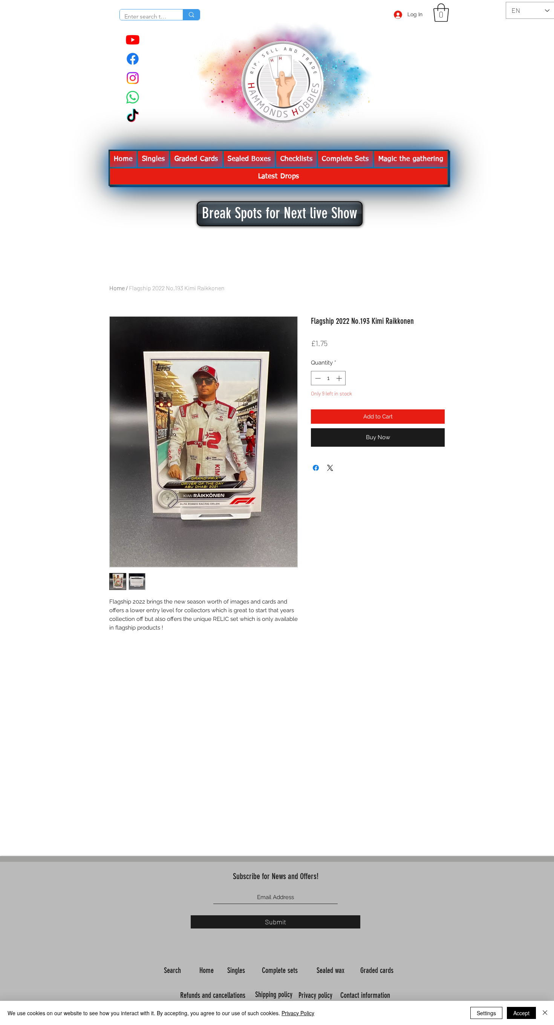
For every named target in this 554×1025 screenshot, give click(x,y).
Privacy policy (316, 995)
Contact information (366, 995)
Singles (237, 970)
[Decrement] (317, 378)
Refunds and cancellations (212, 995)
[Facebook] (133, 59)
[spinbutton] (328, 378)
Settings (486, 1013)
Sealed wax (331, 970)
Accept (521, 1013)
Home (117, 287)
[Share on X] (330, 467)
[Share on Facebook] (315, 467)
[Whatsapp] (133, 97)
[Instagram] (133, 78)
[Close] (544, 1013)
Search (173, 970)
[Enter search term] (191, 14)
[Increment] (340, 378)
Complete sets (281, 970)
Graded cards (377, 970)
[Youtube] (133, 39)
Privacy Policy (298, 1013)
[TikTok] (133, 116)
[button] (441, 12)
